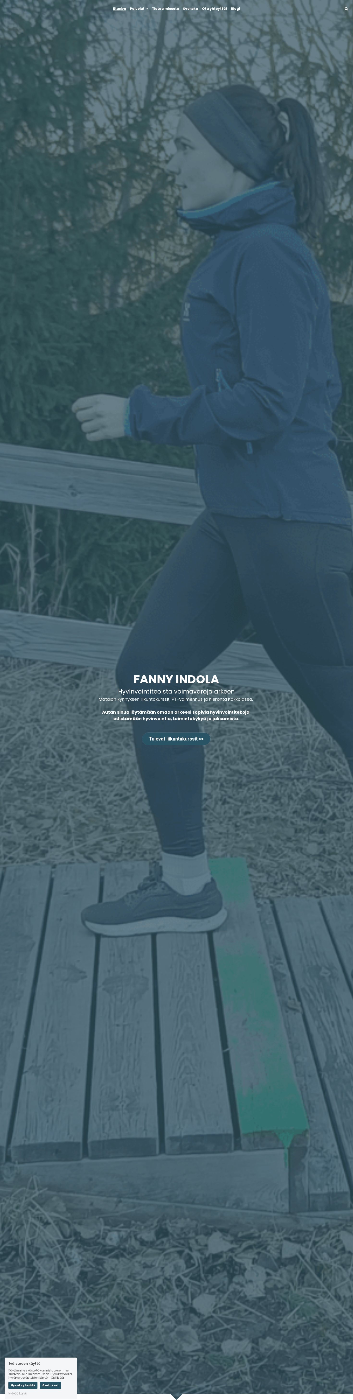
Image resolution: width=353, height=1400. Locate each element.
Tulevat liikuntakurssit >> (176, 739)
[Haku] (346, 9)
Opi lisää (57, 1361)
